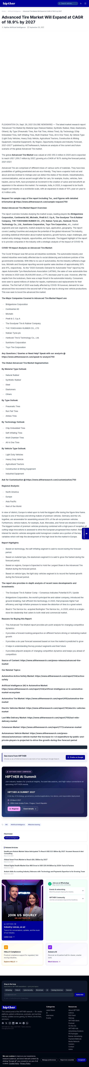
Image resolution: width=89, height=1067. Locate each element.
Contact (71, 1047)
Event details (29, 809)
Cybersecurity (28, 990)
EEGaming (8, 990)
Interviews (50, 1015)
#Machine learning (34, 824)
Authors (71, 1013)
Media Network (73, 1041)
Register (15, 809)
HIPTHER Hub (73, 1028)
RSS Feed (72, 1015)
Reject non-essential (67, 1060)
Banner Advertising (75, 1036)
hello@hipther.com (8, 1028)
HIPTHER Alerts (73, 1021)
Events (48, 1018)
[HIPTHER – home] (9, 3)
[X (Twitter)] (6, 1023)
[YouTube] (17, 1023)
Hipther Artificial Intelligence (15, 27)
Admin (70, 1049)
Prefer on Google (76, 757)
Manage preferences (49, 1060)
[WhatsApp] (27, 1023)
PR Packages (73, 1034)
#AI (6, 824)
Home (4, 11)
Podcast (71, 1023)
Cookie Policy (14, 1063)
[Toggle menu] (85, 3)
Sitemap (71, 1018)
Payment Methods (74, 1039)
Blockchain (39, 990)
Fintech (17, 990)
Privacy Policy (25, 1063)
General (68, 990)
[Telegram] (24, 1023)
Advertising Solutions (75, 1031)
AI (47, 990)
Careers (71, 1044)
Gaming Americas (57, 990)
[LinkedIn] (13, 1023)
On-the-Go (72, 1026)
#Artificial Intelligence (18, 824)
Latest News (50, 1010)
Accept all (81, 1060)
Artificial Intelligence (14, 11)
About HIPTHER (74, 1010)
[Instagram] (10, 1023)
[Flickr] (20, 1023)
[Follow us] (80, 3)
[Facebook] (3, 1023)
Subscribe (79, 994)
